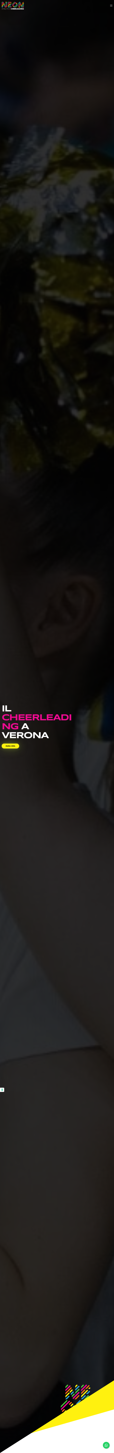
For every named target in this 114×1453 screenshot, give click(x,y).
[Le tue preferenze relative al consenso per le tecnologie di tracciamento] (2, 1090)
